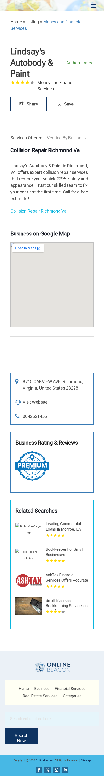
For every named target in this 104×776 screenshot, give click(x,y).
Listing (32, 21)
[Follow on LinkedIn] (65, 770)
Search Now (22, 738)
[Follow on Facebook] (39, 770)
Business (41, 689)
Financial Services (70, 689)
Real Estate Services (40, 696)
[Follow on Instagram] (56, 770)
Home (16, 21)
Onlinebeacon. (45, 760)
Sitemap (86, 760)
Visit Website (35, 402)
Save (68, 103)
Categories (72, 696)
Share (32, 103)
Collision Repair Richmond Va (38, 211)
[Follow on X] (47, 770)
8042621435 (35, 416)
